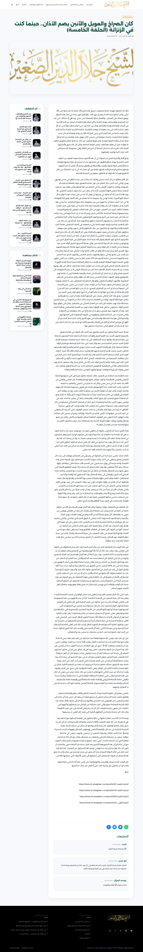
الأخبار (24, 5)
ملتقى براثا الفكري (77, 5)
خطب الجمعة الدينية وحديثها (56, 5)
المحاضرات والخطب (36, 5)
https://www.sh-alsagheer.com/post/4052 (98, 803)
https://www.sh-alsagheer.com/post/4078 (98, 790)
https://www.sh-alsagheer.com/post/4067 (98, 796)
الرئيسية (89, 5)
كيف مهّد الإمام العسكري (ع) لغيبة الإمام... (30, 926)
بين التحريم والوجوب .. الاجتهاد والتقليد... (31, 921)
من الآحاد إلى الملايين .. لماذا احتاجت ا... (32, 934)
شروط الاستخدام (15, 948)
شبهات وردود (84, 938)
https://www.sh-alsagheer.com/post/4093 (97, 784)
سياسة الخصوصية (28, 948)
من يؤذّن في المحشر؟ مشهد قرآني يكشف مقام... (28, 930)
